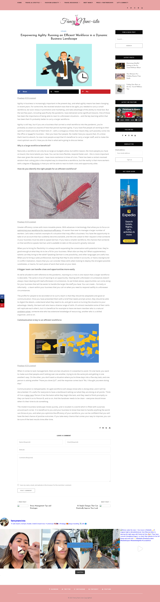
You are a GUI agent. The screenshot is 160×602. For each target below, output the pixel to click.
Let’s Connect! (122, 2)
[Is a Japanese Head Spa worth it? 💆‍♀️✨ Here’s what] (60, 549)
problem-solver (24, 311)
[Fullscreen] (140, 120)
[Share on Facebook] (2, 296)
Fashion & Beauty (52, 2)
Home (19, 2)
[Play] (118, 120)
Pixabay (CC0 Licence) (26, 98)
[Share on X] (2, 301)
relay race (29, 395)
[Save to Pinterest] (2, 305)
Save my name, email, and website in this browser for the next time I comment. (46, 485)
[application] (129, 114)
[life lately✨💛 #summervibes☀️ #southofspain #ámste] (100, 549)
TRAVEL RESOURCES (71, 2)
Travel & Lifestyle (32, 2)
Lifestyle (63, 31)
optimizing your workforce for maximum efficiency (39, 230)
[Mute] (136, 120)
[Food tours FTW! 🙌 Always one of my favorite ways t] (20, 549)
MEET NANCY (88, 2)
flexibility (36, 163)
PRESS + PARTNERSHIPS (104, 2)
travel (30, 134)
